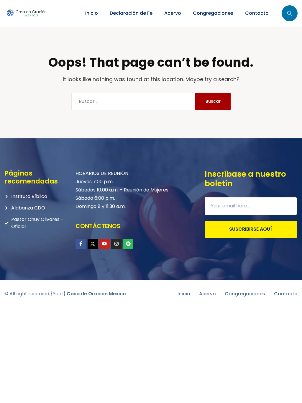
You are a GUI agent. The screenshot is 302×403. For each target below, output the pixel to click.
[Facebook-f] (81, 244)
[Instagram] (116, 244)
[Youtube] (104, 244)
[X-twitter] (93, 244)
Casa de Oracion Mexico (96, 293)
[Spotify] (128, 244)
